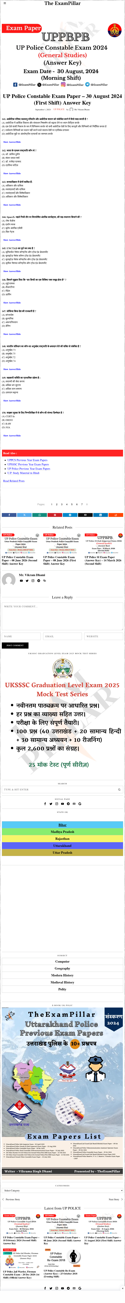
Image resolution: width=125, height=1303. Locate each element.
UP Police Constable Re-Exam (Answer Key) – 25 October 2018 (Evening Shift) (60, 1273)
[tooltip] (9, 515)
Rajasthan (62, 838)
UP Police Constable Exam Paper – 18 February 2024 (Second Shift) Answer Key (21, 1240)
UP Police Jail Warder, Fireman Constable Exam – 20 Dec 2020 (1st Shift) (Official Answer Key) (21, 1274)
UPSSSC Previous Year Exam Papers (28, 464)
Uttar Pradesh (62, 852)
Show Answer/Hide (12, 142)
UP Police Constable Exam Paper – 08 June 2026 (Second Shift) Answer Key (19, 560)
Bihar (62, 824)
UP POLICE (59, 109)
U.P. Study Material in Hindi (23, 473)
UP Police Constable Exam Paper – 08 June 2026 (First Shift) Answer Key (59, 560)
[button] (119, 789)
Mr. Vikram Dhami (82, 109)
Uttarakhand (62, 845)
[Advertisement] (62, 12)
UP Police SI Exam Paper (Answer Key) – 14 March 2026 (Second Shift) (103, 560)
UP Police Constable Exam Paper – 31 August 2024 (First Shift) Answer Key (102, 1240)
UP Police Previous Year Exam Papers (28, 468)
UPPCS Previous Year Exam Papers (27, 460)
